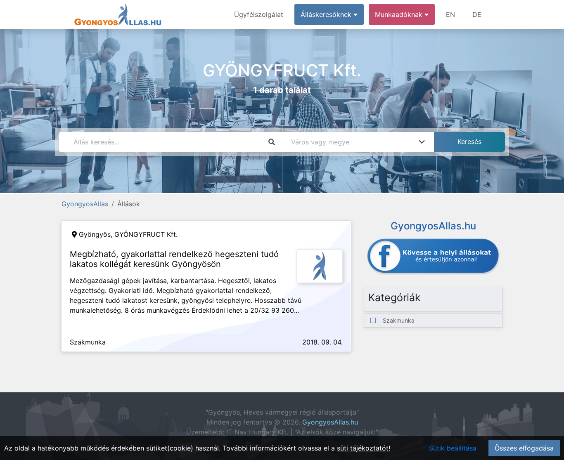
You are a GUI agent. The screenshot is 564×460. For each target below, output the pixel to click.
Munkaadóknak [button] (399, 14)
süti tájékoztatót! (363, 448)
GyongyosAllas (85, 204)
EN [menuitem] (450, 14)
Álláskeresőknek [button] (327, 14)
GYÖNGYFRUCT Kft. (146, 234)
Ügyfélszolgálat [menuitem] (258, 14)
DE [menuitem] (476, 14)
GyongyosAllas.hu (330, 422)
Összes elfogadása (524, 448)
